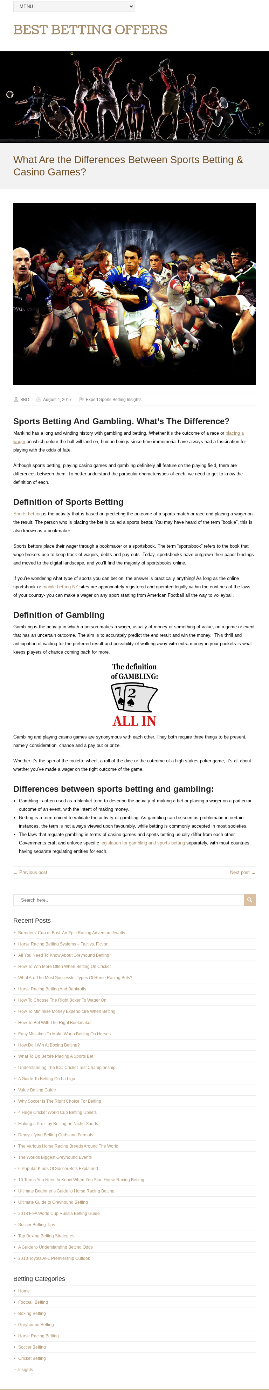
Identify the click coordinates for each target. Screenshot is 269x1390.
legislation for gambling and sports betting (143, 843)
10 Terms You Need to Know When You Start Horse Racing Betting (81, 1179)
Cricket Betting (32, 1358)
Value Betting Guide (37, 1090)
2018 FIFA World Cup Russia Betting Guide (59, 1213)
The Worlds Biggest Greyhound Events (55, 1157)
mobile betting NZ (60, 586)
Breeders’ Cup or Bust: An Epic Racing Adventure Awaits (71, 932)
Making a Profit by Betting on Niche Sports (58, 1123)
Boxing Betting (32, 1313)
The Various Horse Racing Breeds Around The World (68, 1146)
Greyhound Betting (36, 1324)
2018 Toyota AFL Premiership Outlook (54, 1258)
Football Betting (33, 1302)
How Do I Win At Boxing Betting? (49, 1045)
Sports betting (27, 513)
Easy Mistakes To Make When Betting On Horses (64, 1033)
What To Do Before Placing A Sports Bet (55, 1056)
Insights (25, 1369)
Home (24, 1291)
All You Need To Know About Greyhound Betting (63, 955)
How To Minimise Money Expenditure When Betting (67, 1011)
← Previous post (30, 872)
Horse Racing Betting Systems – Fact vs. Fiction (63, 944)
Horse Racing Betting (38, 1336)
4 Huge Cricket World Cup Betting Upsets (57, 1112)
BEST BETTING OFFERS (90, 30)
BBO (24, 399)
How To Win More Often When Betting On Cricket (64, 966)
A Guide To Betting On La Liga (46, 1078)
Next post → (243, 872)
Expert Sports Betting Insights (114, 399)
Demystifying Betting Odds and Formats (55, 1134)
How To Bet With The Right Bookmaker (55, 1022)
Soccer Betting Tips (36, 1224)
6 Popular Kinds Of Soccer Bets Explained (58, 1168)
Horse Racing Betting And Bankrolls (52, 989)
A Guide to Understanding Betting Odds (55, 1247)
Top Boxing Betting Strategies (46, 1236)
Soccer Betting (32, 1347)
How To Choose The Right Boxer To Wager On (62, 1000)
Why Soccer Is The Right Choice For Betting (59, 1101)
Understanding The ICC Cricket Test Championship (67, 1067)
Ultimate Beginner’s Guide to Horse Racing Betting (66, 1191)
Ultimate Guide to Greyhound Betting (53, 1202)
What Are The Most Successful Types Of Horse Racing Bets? (75, 977)
